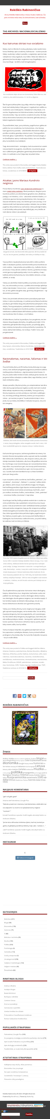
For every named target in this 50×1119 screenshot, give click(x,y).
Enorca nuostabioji (10, 1004)
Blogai (6, 923)
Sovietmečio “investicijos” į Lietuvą (16, 1076)
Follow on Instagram (26, 858)
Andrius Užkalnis (20, 759)
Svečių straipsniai (10, 956)
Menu (25, 23)
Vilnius (12, 779)
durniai (43, 760)
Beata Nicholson (10, 993)
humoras (38, 763)
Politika (31, 343)
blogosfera (11, 760)
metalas (22, 769)
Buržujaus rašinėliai (11, 997)
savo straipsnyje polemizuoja (31, 189)
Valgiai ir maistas (10, 966)
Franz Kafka (17, 168)
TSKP (43, 665)
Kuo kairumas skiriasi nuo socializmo (23, 43)
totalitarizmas (36, 665)
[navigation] (25, 1114)
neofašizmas (7, 659)
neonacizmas (42, 659)
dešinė (9, 168)
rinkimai (24, 774)
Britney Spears (20, 760)
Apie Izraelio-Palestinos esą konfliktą (17, 1042)
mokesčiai (29, 769)
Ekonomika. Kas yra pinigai (13, 1068)
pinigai (9, 773)
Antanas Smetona (9, 651)
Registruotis (6, 1118)
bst (4, 815)
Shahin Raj (30, 1097)
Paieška (22, 1114)
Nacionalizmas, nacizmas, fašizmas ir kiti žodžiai (25, 360)
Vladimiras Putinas (22, 780)
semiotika (20, 777)
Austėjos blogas (9, 989)
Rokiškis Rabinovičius (25, 10)
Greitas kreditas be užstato (13, 1011)
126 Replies (32, 668)
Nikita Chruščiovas (9, 662)
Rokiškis (31, 775)
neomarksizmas (31, 659)
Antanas (6, 800)
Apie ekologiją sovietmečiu (13, 1045)
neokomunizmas (19, 659)
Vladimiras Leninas (9, 668)
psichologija (37, 773)
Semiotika (7, 952)
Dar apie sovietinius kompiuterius (16, 1072)
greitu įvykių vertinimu (15, 191)
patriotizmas (26, 662)
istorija (12, 766)
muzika (39, 769)
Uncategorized (9, 959)
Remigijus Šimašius (11, 775)
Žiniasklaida (8, 970)
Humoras (7, 930)
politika (16, 772)
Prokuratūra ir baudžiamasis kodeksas (18, 1015)
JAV (16, 767)
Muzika (6, 941)
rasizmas (35, 662)
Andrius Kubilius (9, 758)
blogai (40, 758)
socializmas (12, 171)
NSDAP (18, 662)
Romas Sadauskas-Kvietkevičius (15, 1019)
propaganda (28, 772)
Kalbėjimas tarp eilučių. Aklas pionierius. (18, 1065)
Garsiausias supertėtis (12, 1008)
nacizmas (28, 657)
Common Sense (9, 1000)
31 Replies (32, 171)
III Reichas (13, 654)
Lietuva (40, 766)
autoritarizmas (21, 651)
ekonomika (16, 346)
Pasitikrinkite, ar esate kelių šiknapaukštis (19, 1049)
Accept (43, 1106)
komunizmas (30, 168)
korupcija (31, 766)
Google (21, 763)
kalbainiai (21, 766)
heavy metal (28, 763)
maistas (15, 769)
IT (4, 934)
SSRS (17, 665)
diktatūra (43, 651)
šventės (32, 779)
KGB (26, 766)
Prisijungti (5, 1116)
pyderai (44, 773)
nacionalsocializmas (17, 657)
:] (3, 830)
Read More (26, 1108)
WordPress (15, 1097)
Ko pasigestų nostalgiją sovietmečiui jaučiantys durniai (23, 1038)
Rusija (10, 777)
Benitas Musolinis (33, 651)
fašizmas (6, 654)
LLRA (40, 654)
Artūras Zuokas (30, 759)
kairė (23, 168)
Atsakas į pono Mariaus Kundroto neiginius (21, 182)
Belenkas (7, 919)
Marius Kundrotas (27, 346)
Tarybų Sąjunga (25, 665)
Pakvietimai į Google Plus (20, 800)
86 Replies (39, 349)
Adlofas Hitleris (39, 648)
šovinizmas (10, 665)
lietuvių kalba (7, 769)
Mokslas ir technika (11, 937)
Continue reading (10, 159)
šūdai (38, 780)
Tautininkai (19, 349)
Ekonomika (24, 165)
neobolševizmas (38, 657)
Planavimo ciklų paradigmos (14, 1079)
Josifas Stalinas (23, 654)
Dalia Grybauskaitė (33, 760)
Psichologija (8, 948)
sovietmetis (31, 777)
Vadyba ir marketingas (12, 963)
